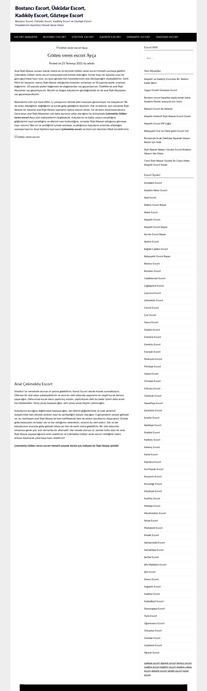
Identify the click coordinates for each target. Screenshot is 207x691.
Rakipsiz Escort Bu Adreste (158, 109)
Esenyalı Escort (152, 352)
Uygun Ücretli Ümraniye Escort (160, 90)
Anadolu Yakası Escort (155, 190)
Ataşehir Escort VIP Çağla (157, 123)
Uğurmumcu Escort (154, 623)
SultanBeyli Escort (153, 601)
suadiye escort (151, 667)
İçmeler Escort (151, 418)
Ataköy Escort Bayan (155, 205)
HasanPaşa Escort (153, 403)
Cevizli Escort (151, 308)
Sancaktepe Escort (153, 550)
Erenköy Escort (152, 344)
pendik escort (175, 671)
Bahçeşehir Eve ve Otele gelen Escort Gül (166, 131)
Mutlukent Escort (153, 528)
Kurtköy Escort (152, 498)
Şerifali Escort (151, 557)
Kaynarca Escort (152, 462)
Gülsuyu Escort (152, 388)
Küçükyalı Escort (153, 491)
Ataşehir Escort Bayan (155, 227)
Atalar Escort (151, 212)
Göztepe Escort (83, 37)
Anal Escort (150, 198)
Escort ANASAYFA (25, 37)
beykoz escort (184, 663)
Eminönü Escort (152, 337)
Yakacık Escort (151, 653)
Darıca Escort (151, 322)
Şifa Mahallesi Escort (155, 565)
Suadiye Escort (152, 594)
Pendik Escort (151, 535)
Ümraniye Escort (138, 37)
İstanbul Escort (152, 432)
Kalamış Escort (152, 447)
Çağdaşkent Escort (154, 286)
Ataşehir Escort (152, 220)
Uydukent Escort (153, 645)
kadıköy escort (168, 667)
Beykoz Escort (152, 264)
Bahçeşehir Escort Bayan (157, 256)
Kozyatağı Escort (153, 484)
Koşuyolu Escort (153, 476)
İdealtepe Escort (152, 425)
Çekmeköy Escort (153, 300)
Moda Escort (151, 521)
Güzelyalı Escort (152, 396)
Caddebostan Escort (154, 278)
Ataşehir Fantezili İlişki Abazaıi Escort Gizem (167, 116)
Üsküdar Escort (167, 37)
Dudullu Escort (152, 330)
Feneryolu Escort (153, 359)
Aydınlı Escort (151, 242)
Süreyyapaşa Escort (154, 609)
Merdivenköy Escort (155, 513)
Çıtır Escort (150, 315)
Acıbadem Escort (153, 183)
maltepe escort (152, 663)
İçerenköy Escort (153, 410)
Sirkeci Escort (151, 579)
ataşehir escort (168, 663)
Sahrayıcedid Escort (154, 543)
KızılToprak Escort (153, 469)
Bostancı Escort (54, 37)
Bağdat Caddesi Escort (156, 249)
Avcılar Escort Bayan (155, 234)
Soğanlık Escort (152, 587)
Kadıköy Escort (110, 37)
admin (90, 63)
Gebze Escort (151, 374)
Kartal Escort (151, 454)
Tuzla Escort (150, 616)
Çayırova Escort (152, 293)
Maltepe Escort (152, 506)
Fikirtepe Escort (152, 366)
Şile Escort (149, 572)
